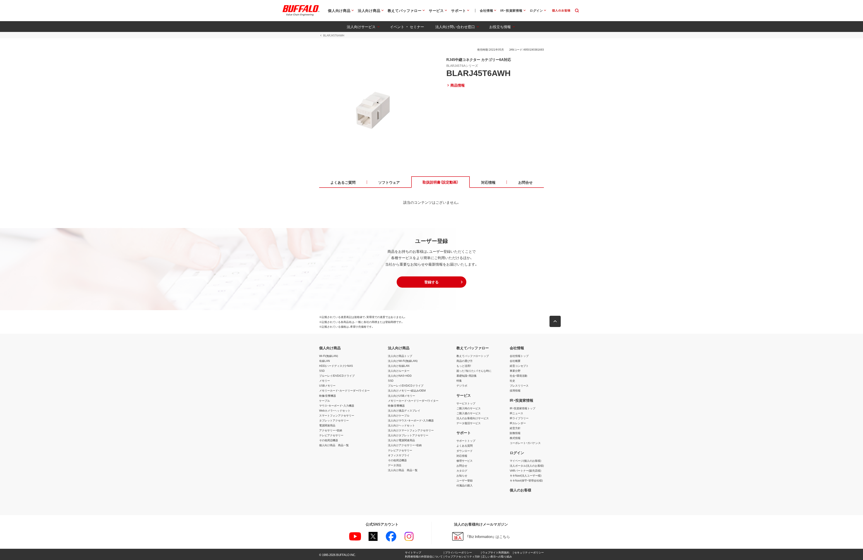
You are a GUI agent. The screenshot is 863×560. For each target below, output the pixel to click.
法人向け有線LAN (398, 366)
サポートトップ (465, 441)
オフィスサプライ (398, 455)
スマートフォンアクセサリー (336, 415)
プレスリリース (519, 385)
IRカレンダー (518, 423)
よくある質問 (464, 446)
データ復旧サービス (468, 423)
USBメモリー (327, 385)
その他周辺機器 (328, 440)
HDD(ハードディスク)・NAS (336, 366)
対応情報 (461, 456)
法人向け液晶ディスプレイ (404, 410)
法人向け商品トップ (400, 356)
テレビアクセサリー (331, 435)
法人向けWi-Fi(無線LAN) (403, 361)
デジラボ (461, 385)
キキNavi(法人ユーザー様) (525, 475)
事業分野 (515, 371)
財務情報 (515, 433)
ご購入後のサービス (468, 413)
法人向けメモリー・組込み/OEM (407, 390)
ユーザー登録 (464, 480)
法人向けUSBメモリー (401, 396)
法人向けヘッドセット (401, 425)
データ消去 (394, 465)
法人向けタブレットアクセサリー (408, 435)
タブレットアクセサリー (334, 420)
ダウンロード (464, 451)
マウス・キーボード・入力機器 (336, 405)
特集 (459, 381)
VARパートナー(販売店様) (525, 470)
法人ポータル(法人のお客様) (527, 466)
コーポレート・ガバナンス (525, 443)
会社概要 (515, 361)
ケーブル (324, 401)
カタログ (461, 470)
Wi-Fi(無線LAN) (328, 356)
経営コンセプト (519, 366)
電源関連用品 (327, 425)
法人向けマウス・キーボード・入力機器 (411, 420)
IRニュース (516, 413)
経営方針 (515, 428)
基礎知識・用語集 (466, 376)
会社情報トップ (519, 356)
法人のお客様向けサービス (472, 418)
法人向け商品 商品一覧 (403, 470)
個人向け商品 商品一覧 (334, 445)
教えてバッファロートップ (472, 356)
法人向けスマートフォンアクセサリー (411, 430)
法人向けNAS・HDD (400, 376)
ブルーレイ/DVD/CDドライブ (337, 376)
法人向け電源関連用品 (401, 440)
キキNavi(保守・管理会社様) (526, 480)
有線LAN (324, 361)
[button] (431, 282)
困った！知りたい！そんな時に (474, 371)
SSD (322, 371)
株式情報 (515, 438)
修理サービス (464, 461)
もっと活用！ (463, 366)
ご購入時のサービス (468, 408)
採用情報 (515, 390)
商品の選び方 (464, 361)
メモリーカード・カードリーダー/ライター (344, 390)
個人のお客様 (520, 490)
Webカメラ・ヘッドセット (334, 410)
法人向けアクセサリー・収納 (405, 445)
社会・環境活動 (518, 376)
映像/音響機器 (327, 396)
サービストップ (465, 403)
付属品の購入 (464, 485)
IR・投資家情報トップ (522, 408)
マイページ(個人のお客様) (525, 461)
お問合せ (461, 466)
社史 (512, 381)
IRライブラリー (519, 418)
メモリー (324, 381)
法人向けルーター (398, 371)
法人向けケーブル (398, 415)
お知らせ (461, 475)
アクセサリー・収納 (330, 430)
